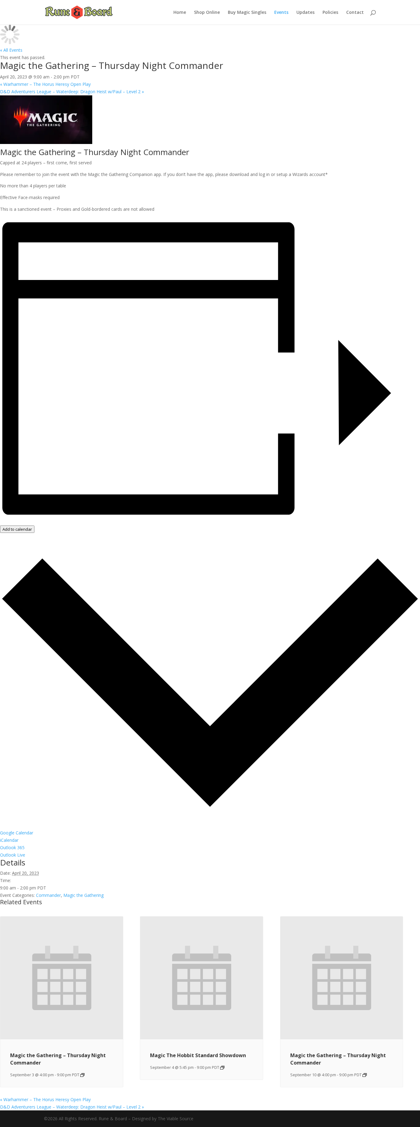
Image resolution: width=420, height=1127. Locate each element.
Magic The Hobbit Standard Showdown (198, 1055)
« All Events (11, 50)
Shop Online (207, 12)
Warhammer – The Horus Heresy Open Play (45, 84)
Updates (305, 12)
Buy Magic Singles (247, 12)
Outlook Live (12, 855)
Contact (355, 12)
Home (179, 12)
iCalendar (9, 840)
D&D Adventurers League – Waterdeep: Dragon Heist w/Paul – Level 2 (72, 91)
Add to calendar (17, 529)
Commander (48, 895)
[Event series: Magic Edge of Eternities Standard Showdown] (222, 1067)
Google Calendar (16, 833)
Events (281, 12)
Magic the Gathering (83, 895)
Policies (330, 12)
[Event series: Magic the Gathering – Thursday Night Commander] (82, 1075)
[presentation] (61, 1038)
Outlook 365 (12, 847)
